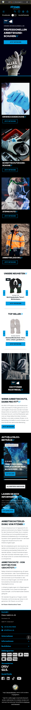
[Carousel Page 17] (18, 479)
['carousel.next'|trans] (28, 461)
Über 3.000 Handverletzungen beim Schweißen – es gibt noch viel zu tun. (15, 467)
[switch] (27, 2)
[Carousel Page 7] (9, 479)
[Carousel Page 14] (15, 479)
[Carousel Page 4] (6, 479)
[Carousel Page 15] (16, 479)
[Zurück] (3, 461)
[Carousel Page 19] (20, 479)
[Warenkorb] (27, 11)
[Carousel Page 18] (19, 479)
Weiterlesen (10, 474)
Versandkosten (11, 692)
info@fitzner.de (9, 630)
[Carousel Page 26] (26, 479)
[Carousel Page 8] (10, 479)
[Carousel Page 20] (21, 479)
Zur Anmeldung (7, 511)
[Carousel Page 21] (22, 479)
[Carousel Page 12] (14, 479)
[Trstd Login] (28, 2)
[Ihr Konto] (23, 11)
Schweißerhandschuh (12, 445)
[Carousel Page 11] (13, 479)
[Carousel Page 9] (11, 479)
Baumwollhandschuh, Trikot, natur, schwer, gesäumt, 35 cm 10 (15, 339)
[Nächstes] (27, 293)
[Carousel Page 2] (5, 479)
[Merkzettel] (19, 11)
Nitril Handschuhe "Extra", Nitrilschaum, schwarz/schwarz (15, 298)
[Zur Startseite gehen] (15, 7)
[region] (15, 293)
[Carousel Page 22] (23, 479)
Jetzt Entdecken (15, 303)
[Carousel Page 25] (25, 479)
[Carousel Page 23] (24, 479)
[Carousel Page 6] (8, 479)
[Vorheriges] (4, 293)
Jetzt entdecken (15, 42)
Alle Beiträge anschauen (15, 486)
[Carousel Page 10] (12, 479)
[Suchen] (15, 11)
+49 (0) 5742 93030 (10, 627)
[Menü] (4, 11)
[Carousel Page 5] (7, 479)
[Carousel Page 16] (17, 479)
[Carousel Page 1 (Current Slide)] (4, 479)
